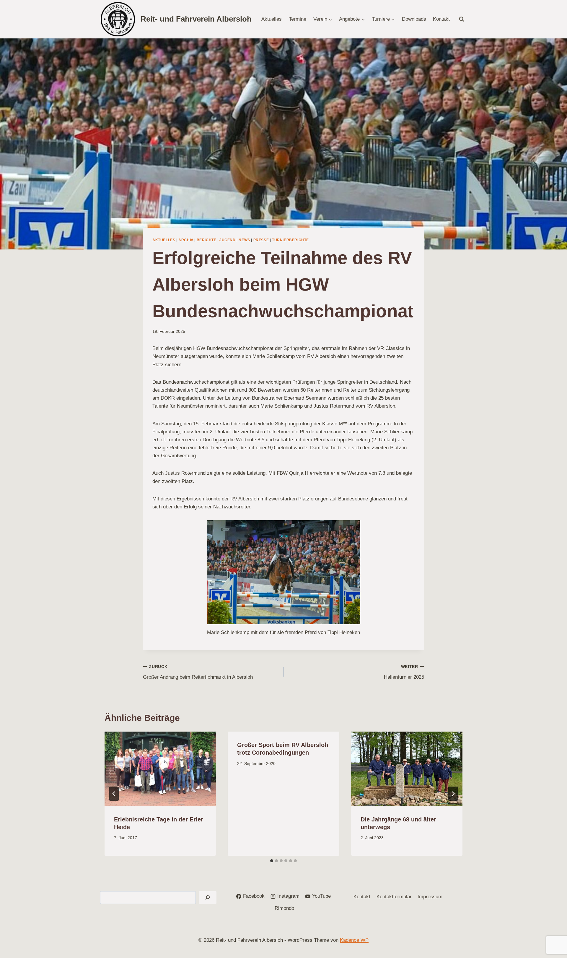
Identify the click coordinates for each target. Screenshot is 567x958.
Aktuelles (271, 19)
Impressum (430, 896)
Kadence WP (354, 940)
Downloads (414, 19)
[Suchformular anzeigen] (461, 19)
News (244, 240)
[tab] (271, 860)
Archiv (185, 240)
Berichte (206, 240)
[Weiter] (453, 794)
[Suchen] (207, 897)
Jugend (227, 240)
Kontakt (441, 19)
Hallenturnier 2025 (404, 672)
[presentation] (160, 769)
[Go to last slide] (114, 794)
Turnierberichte (290, 240)
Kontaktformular (394, 896)
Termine (297, 19)
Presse (261, 240)
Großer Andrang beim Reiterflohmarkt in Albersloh (198, 672)
